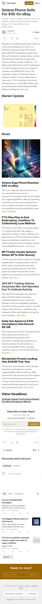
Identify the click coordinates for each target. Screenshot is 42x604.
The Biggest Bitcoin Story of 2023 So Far (15, 520)
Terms (27, 586)
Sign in (37, 3)
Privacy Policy (20, 434)
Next (34, 450)
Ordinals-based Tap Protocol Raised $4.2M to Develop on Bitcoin (20, 400)
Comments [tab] (7, 466)
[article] (21, 507)
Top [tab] (4, 494)
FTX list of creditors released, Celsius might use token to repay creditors (15, 540)
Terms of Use (32, 429)
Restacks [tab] (16, 466)
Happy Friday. (7, 546)
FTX (35, 62)
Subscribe (29, 3)
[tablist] (11, 466)
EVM (14, 80)
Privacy (21, 586)
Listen (37, 32)
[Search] (38, 493)
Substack (10, 599)
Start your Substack (15, 594)
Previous (9, 450)
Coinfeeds (10, 31)
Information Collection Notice (25, 431)
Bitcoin (31, 46)
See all (6, 557)
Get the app (32, 594)
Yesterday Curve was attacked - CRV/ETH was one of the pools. (14, 506)
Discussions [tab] (19, 494)
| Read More (11, 211)
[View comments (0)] (12, 38)
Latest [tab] (10, 494)
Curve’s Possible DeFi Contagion (12, 501)
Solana (8, 190)
